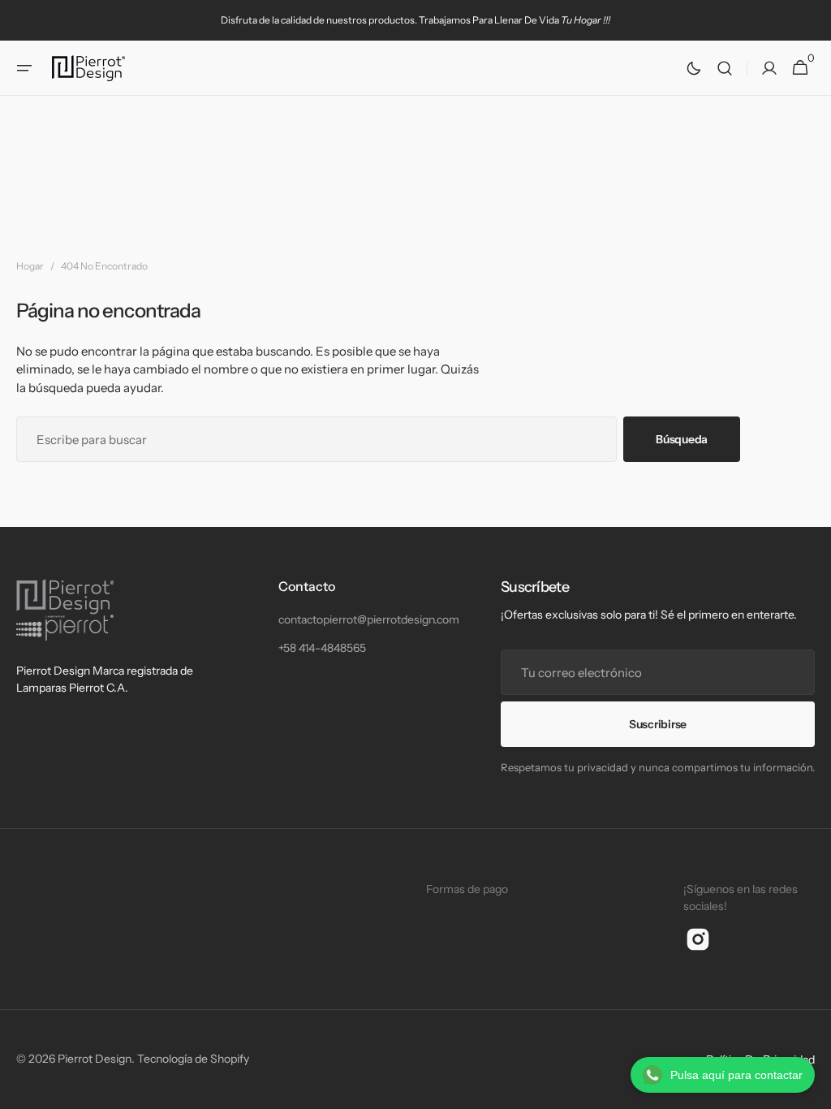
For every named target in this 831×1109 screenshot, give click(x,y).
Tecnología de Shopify (193, 1058)
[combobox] (316, 439)
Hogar (30, 266)
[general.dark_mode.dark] (693, 68)
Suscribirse (658, 724)
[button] (24, 68)
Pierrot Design (94, 1058)
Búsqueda (682, 439)
